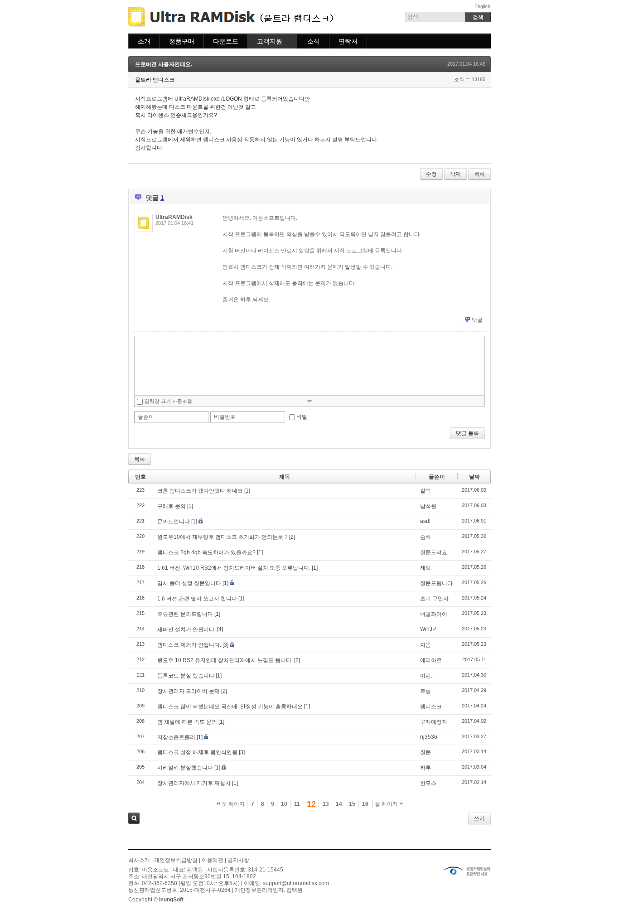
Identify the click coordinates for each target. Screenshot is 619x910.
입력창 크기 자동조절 (168, 401)
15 (352, 804)
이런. (426, 676)
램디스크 (431, 706)
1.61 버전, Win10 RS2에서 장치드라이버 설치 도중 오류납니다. (233, 568)
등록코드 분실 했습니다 (185, 676)
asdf (425, 521)
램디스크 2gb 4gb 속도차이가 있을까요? (206, 552)
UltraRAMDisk (174, 217)
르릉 (425, 691)
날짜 (474, 477)
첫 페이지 (232, 804)
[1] (247, 491)
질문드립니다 (436, 583)
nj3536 (428, 737)
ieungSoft (171, 899)
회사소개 (139, 860)
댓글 (477, 320)
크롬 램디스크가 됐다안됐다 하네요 (200, 491)
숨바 (425, 537)
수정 (431, 174)
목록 (479, 174)
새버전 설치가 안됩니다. (186, 629)
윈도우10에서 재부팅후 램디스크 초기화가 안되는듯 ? (222, 537)
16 (365, 804)
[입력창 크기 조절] (309, 401)
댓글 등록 (467, 433)
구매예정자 (433, 722)
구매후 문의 (171, 506)
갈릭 (425, 491)
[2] (292, 537)
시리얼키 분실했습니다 (185, 768)
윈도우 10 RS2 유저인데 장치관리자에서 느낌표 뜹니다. (225, 660)
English (482, 6)
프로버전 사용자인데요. (163, 64)
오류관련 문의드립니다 (185, 614)
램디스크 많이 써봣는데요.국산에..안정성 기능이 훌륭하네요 (230, 706)
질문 (425, 752)
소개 (144, 41)
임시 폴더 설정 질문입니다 (189, 583)
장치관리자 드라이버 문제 (188, 691)
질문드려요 (433, 552)
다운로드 (225, 41)
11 (297, 804)
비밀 (301, 417)
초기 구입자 (434, 598)
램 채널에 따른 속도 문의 (187, 722)
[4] (220, 629)
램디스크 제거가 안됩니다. (189, 645)
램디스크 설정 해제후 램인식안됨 (197, 752)
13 (326, 804)
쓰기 (479, 818)
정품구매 (181, 41)
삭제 (455, 174)
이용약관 (212, 860)
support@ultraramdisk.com (296, 883)
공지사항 (238, 860)
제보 (425, 568)
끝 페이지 (387, 804)
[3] (225, 645)
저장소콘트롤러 (176, 737)
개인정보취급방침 (176, 860)
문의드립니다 (173, 521)
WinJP (428, 629)
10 (284, 804)
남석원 (428, 506)
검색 (134, 818)
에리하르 (431, 660)
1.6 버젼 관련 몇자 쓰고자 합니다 (197, 598)
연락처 (348, 41)
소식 (313, 41)
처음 (425, 645)
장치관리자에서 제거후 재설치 (194, 783)
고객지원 (269, 41)
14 (339, 804)
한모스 (428, 783)
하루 (425, 768)
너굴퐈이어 (433, 614)
